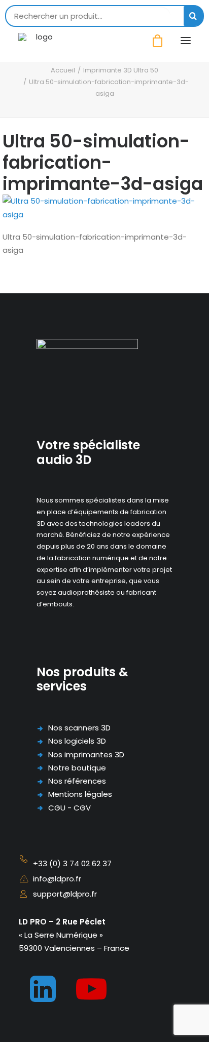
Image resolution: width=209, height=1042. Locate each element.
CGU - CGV (69, 807)
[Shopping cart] (153, 40)
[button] (185, 40)
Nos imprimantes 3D (86, 754)
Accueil (63, 70)
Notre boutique (77, 767)
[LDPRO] (40, 40)
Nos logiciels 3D (77, 741)
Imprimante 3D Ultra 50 (120, 70)
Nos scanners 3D (79, 727)
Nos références (77, 781)
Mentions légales (80, 794)
